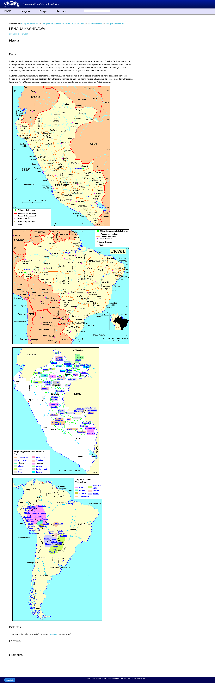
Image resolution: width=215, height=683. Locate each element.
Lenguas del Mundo (30, 24)
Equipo (43, 11)
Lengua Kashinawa (115, 24)
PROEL (103, 678)
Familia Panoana (96, 24)
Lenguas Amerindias (51, 24)
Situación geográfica (18, 34)
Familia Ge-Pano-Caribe (74, 24)
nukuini (53, 634)
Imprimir (10, 680)
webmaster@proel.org (136, 678)
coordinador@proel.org (117, 678)
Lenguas (25, 11)
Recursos (61, 11)
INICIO (7, 11)
